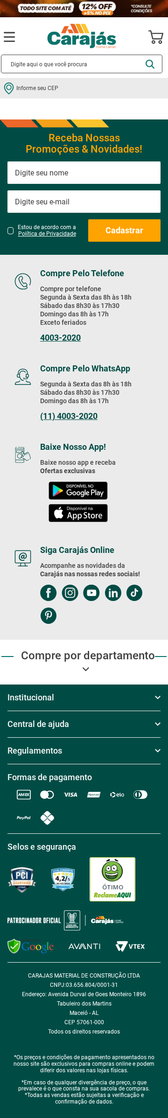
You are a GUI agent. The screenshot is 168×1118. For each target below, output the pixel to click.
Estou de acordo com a (47, 230)
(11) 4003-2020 (69, 416)
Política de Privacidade (47, 234)
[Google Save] (30, 946)
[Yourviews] (63, 880)
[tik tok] (134, 594)
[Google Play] (78, 492)
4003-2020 (60, 337)
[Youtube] (91, 594)
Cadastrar (124, 230)
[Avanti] (84, 946)
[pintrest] (48, 617)
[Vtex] (130, 946)
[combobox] (81, 64)
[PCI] (21, 880)
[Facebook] (48, 594)
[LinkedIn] (113, 594)
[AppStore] (78, 514)
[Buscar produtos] (150, 64)
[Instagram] (70, 594)
